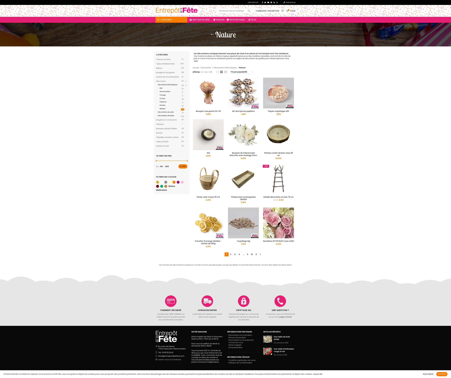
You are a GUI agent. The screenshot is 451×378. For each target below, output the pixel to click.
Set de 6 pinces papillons (243, 111)
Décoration (161, 81)
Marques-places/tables (166, 128)
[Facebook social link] (262, 2)
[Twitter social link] (265, 2)
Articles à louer (162, 146)
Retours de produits (237, 337)
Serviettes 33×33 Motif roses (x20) (278, 241)
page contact (286, 317)
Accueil (196, 67)
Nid (208, 153)
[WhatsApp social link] (277, 2)
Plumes (162, 105)
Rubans (159, 133)
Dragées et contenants (166, 120)
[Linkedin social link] (274, 2)
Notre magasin (234, 345)
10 (252, 254)
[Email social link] (268, 2)
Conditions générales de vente (242, 360)
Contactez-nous (235, 342)
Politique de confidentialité (240, 362)
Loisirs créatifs (162, 141)
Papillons (163, 102)
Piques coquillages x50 (278, 111)
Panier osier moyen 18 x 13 (208, 197)
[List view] (217, 72)
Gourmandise (165, 91)
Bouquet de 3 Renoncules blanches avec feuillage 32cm (243, 154)
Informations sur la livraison (240, 335)
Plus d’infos (428, 374)
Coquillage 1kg (243, 241)
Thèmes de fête (163, 59)
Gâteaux (160, 124)
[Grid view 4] (225, 72)
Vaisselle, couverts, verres (167, 137)
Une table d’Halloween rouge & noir (284, 350)
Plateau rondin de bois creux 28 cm (278, 154)
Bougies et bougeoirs (165, 72)
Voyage (163, 95)
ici (321, 374)
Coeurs (162, 98)
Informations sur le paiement (241, 340)
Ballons (159, 68)
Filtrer (183, 166)
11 (256, 254)
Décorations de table (166, 115)
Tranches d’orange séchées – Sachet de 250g (208, 242)
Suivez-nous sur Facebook (169, 359)
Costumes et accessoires (167, 77)
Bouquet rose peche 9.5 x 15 (208, 111)
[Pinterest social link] (271, 2)
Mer (161, 88)
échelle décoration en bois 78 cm (278, 197)
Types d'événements (165, 64)
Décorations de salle (166, 112)
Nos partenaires (235, 347)
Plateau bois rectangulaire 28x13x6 (243, 198)
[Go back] (212, 34)
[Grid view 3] (221, 72)
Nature (162, 109)
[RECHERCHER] (249, 11)
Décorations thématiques (167, 85)
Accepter (442, 374)
